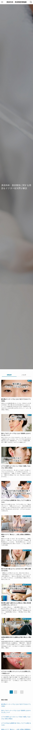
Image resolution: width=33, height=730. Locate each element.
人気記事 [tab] (23, 375)
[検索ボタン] (31, 2)
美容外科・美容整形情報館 (17, 2)
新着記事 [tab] (9, 375)
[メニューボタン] (2, 2)
